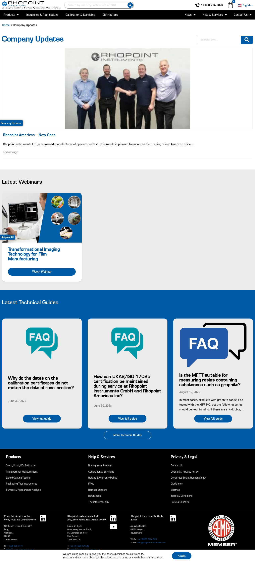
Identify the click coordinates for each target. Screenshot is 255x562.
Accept (181, 556)
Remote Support (97, 490)
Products (13, 456)
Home (6, 25)
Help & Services (213, 15)
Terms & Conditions (181, 495)
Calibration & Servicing (101, 471)
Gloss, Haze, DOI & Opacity (20, 465)
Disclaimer (177, 483)
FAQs (91, 483)
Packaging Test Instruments (21, 483)
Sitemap (175, 490)
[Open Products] (17, 15)
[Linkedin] (43, 518)
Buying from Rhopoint (100, 465)
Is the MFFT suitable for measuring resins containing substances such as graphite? (210, 379)
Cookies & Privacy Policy (184, 471)
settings (158, 557)
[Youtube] (113, 526)
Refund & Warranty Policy (102, 477)
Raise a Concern (180, 502)
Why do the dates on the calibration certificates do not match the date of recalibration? (41, 382)
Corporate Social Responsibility (188, 477)
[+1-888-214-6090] (197, 5)
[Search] (130, 5)
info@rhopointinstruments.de (151, 542)
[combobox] (95, 5)
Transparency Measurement (21, 471)
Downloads (94, 495)
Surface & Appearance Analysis (23, 490)
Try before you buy (98, 502)
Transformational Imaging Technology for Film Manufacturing (34, 254)
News (188, 15)
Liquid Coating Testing (18, 477)
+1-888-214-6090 (212, 5)
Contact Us (241, 15)
